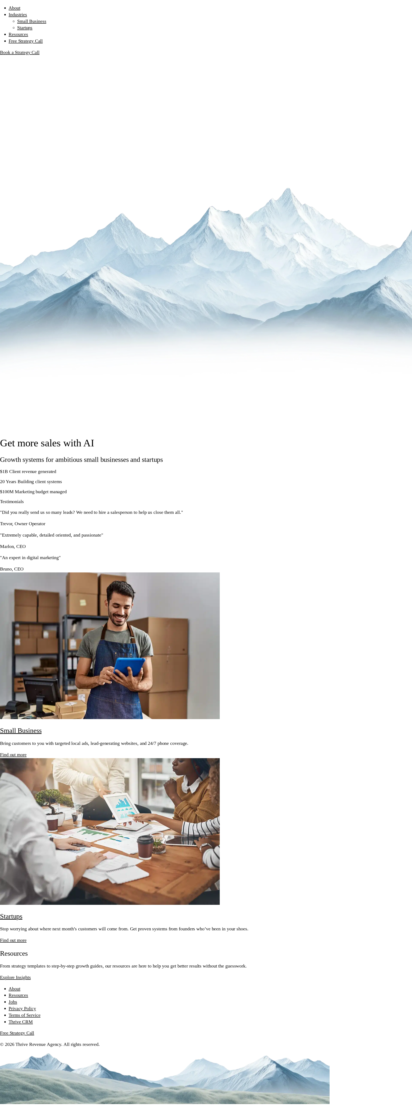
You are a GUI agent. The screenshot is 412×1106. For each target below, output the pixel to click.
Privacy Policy (22, 1008)
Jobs (13, 1001)
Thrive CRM (21, 1021)
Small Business (31, 21)
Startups (24, 27)
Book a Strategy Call (19, 52)
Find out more (13, 754)
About (14, 8)
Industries (18, 14)
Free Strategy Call (26, 41)
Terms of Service (24, 1015)
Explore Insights (15, 977)
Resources (18, 34)
